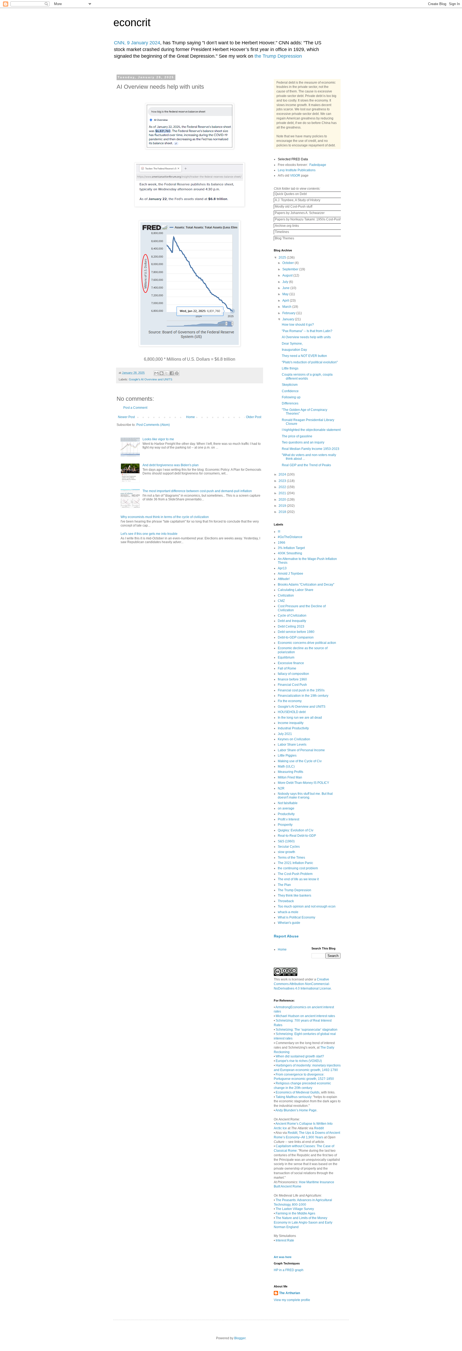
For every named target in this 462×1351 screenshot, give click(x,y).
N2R (281, 788)
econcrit (132, 22)
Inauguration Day (294, 350)
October (288, 263)
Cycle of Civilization (292, 615)
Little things (290, 368)
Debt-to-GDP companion (296, 637)
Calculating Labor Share (295, 590)
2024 (283, 474)
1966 (281, 542)
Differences (290, 403)
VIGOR (295, 175)
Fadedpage (317, 165)
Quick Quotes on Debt (290, 194)
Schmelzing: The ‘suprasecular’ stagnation (306, 1029)
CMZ (281, 601)
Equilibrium (286, 657)
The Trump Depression (294, 890)
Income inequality (290, 723)
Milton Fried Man (290, 777)
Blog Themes (284, 238)
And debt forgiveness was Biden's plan (171, 465)
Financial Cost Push (292, 685)
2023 (283, 481)
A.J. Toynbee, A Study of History (297, 200)
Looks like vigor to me (158, 439)
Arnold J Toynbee (290, 573)
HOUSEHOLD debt (292, 712)
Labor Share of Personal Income (301, 750)
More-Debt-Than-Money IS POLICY (303, 783)
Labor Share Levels (292, 744)
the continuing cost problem (298, 868)
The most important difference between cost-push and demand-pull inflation (197, 491)
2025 (283, 257)
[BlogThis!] (161, 373)
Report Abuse (286, 936)
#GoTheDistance (290, 537)
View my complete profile (292, 1300)
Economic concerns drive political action (307, 643)
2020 (283, 499)
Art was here (282, 1257)
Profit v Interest (288, 819)
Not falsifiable (288, 803)
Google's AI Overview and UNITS (150, 379)
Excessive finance (291, 663)
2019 (283, 506)
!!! (279, 532)
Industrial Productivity (293, 728)
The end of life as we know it (298, 879)
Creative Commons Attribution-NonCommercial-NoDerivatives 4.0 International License (302, 984)
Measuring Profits (290, 772)
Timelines (281, 232)
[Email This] (156, 373)
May (285, 294)
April (286, 300)
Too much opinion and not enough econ (307, 906)
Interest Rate (285, 1240)
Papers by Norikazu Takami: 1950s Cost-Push (307, 219)
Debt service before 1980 (296, 632)
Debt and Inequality (292, 621)
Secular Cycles (289, 846)
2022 (283, 487)
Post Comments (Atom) (153, 425)
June (286, 288)
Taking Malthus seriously (293, 1097)
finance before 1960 (292, 679)
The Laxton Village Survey (295, 1209)
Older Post (253, 417)
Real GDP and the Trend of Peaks (306, 465)
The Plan (284, 885)
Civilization (286, 595)
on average (286, 808)
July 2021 (285, 734)
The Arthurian (289, 1293)
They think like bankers (294, 895)
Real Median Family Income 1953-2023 (310, 449)
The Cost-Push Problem (295, 874)
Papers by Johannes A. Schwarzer (299, 213)
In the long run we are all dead (300, 717)
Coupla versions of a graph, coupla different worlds (307, 376)
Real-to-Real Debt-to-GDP (297, 836)
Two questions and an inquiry (303, 442)
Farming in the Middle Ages (295, 1213)
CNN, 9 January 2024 (137, 42)
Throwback (286, 901)
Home (190, 417)
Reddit (319, 1128)
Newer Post (126, 417)
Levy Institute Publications (296, 170)
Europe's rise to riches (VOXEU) (299, 1061)
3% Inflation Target (291, 548)
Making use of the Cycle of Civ (300, 761)
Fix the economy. (290, 701)
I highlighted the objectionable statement (311, 430)
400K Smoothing (290, 553)
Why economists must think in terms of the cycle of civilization (165, 517)
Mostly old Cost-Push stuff (293, 206)
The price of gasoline (297, 436)
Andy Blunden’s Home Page (296, 1110)
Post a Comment (135, 408)
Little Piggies (287, 755)
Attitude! (284, 579)
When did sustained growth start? (300, 1056)
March (287, 307)
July (285, 282)
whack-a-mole (288, 912)
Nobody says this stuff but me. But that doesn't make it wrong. (305, 795)
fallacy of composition (293, 674)
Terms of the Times (291, 857)
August (287, 275)
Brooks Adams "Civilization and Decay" (306, 584)
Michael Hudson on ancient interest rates (305, 1016)
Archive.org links (286, 226)
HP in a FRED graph (288, 1270)
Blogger (239, 1338)
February (289, 313)
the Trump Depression (278, 56)
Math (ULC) (286, 766)
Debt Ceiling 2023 (291, 626)
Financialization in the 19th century (303, 696)
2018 (283, 512)
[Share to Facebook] (171, 373)
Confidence (290, 391)
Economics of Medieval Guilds (297, 1092)
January (288, 319)
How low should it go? (298, 324)
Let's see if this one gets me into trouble (149, 534)
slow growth (286, 852)
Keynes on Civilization (294, 739)
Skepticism (290, 385)
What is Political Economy (296, 917)
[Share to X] (166, 373)
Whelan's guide (289, 923)
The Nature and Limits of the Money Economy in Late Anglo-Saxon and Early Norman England (303, 1222)
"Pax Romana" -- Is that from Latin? (307, 331)
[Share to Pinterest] (176, 373)
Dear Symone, (292, 343)
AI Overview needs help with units (306, 337)
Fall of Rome (287, 668)
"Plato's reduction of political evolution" (310, 362)
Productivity (286, 814)
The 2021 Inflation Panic (295, 863)
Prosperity (285, 825)
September (290, 269)
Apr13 (282, 568)
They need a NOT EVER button (304, 356)
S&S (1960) (286, 841)
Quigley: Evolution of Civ (295, 830)
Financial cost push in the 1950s (301, 690)
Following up (291, 397)
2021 (283, 493)
